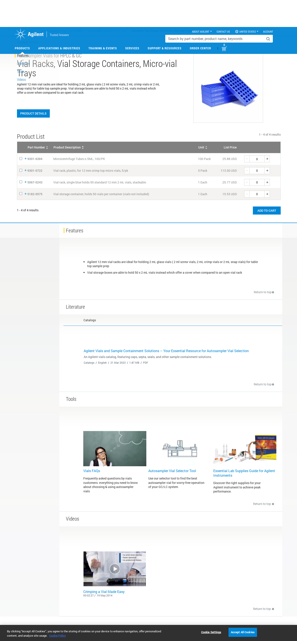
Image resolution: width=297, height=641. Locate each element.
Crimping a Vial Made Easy (104, 591)
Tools (20, 71)
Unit (201, 147)
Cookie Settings (211, 632)
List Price (230, 147)
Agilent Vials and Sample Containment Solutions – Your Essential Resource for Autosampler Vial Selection (166, 350)
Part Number (36, 147)
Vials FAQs (91, 470)
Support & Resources (165, 48)
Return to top (263, 292)
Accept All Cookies (243, 632)
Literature (23, 63)
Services (132, 48)
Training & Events (102, 48)
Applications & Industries (59, 48)
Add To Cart (266, 210)
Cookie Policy (57, 636)
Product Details (33, 113)
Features (23, 55)
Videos (21, 79)
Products (22, 48)
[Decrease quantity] (246, 158)
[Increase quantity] (267, 158)
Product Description (67, 147)
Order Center (200, 48)
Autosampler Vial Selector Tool (172, 470)
